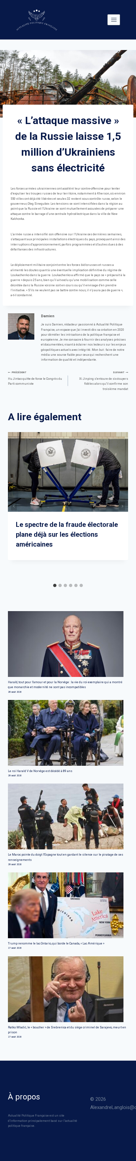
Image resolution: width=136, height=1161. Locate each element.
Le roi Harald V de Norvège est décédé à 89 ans (40, 771)
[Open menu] (113, 19)
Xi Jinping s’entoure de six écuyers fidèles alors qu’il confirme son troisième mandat (103, 380)
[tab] (54, 585)
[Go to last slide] (14, 506)
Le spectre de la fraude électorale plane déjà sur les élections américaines (67, 534)
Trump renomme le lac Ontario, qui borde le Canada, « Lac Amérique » (56, 943)
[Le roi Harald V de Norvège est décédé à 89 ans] (68, 733)
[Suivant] (122, 506)
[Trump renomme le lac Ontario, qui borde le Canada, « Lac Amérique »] (68, 905)
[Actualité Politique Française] (36, 20)
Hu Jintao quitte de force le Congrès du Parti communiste (35, 378)
